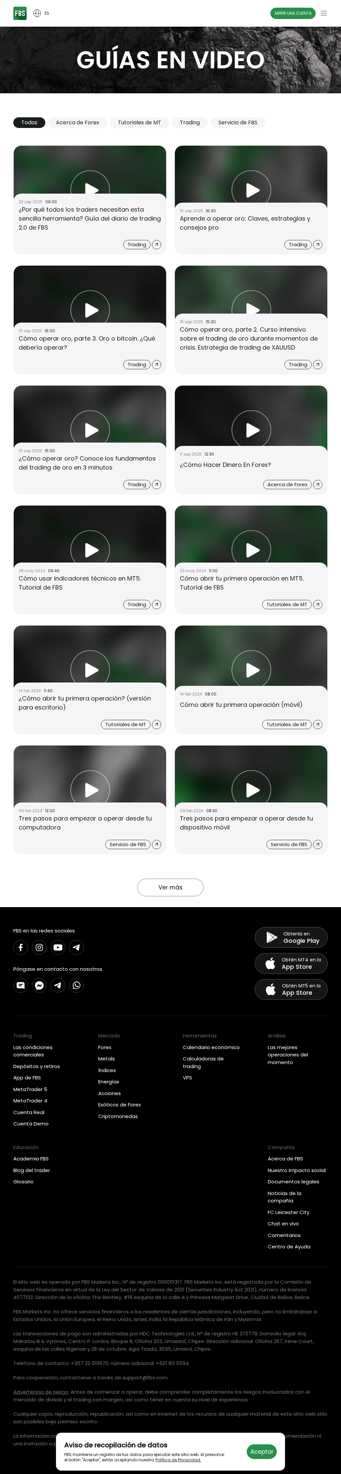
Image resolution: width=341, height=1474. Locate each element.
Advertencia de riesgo (40, 1391)
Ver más (170, 887)
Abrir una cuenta (293, 13)
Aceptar (261, 1452)
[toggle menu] (324, 13)
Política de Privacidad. (178, 1460)
